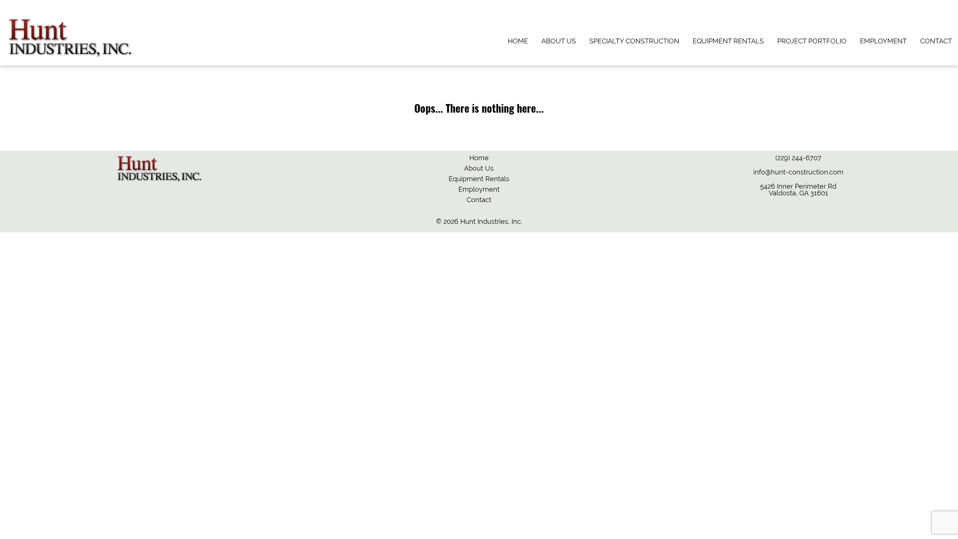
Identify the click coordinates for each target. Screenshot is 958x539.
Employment (883, 41)
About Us (558, 41)
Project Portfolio (811, 41)
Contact (936, 41)
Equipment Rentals (728, 41)
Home (518, 41)
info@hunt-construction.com (798, 172)
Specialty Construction (634, 41)
